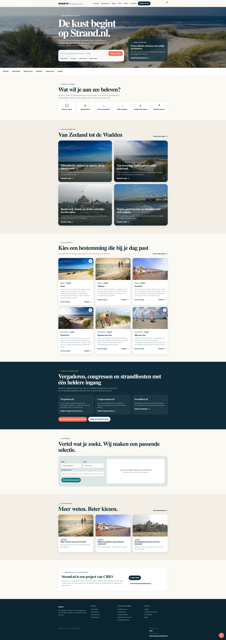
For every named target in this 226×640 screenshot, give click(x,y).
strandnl (70, 3)
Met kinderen (64, 58)
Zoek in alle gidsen (159, 254)
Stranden (96, 3)
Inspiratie (133, 3)
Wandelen (39, 71)
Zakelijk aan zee (144, 3)
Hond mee (73, 58)
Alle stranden (95, 609)
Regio (63, 462)
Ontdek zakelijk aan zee (139, 58)
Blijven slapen (93, 58)
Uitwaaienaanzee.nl (123, 620)
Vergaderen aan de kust (125, 617)
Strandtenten (105, 3)
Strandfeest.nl (122, 612)
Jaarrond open (83, 58)
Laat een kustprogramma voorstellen (73, 419)
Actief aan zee (50, 71)
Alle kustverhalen (159, 510)
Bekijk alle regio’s (159, 136)
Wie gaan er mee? (66, 470)
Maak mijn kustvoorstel (71, 480)
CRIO (151, 631)
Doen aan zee (95, 617)
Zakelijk (60, 71)
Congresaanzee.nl (123, 614)
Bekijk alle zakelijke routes (99, 419)
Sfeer (85, 462)
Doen (120, 3)
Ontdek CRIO (134, 578)
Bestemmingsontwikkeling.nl (140, 583)
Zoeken (146, 609)
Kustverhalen (148, 614)
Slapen (114, 3)
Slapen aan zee (28, 71)
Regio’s (126, 3)
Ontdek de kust (115, 53)
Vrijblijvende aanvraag (150, 612)
